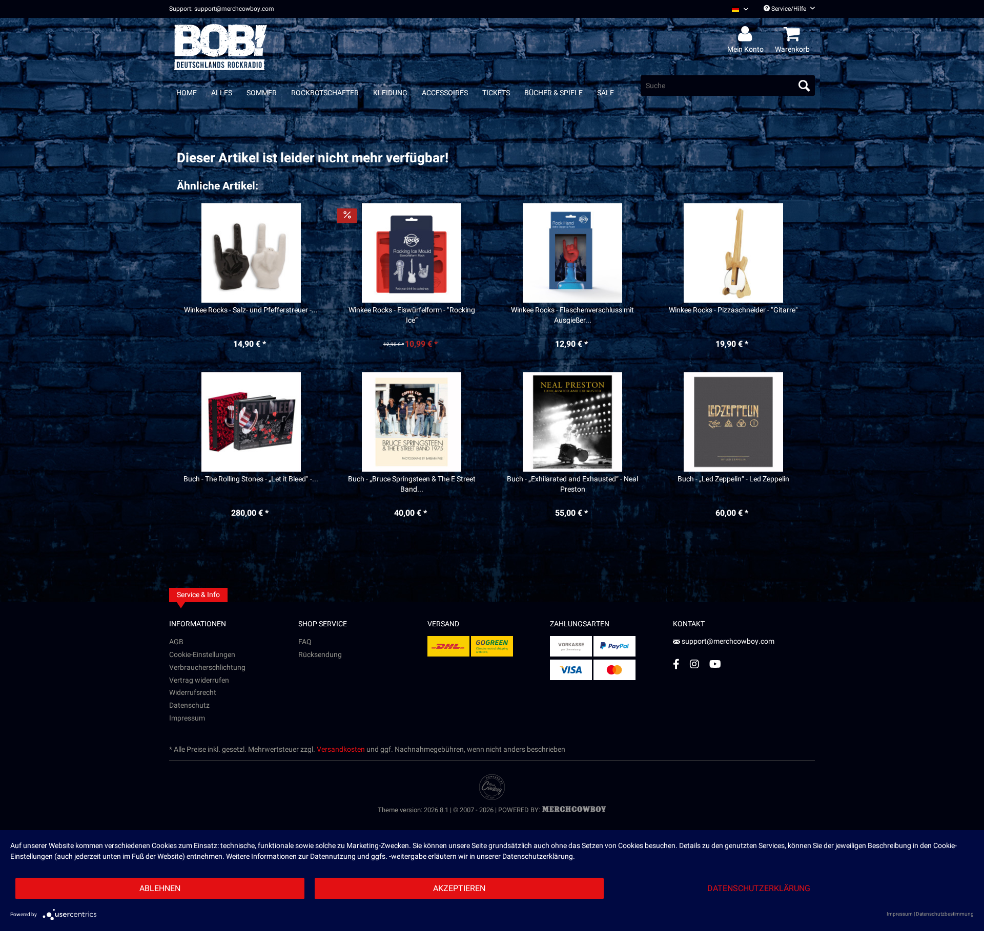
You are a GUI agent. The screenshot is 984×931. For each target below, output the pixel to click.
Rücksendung (320, 654)
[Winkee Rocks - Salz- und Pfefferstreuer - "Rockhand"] (251, 253)
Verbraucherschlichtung (207, 667)
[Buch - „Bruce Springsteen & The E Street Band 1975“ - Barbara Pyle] (412, 422)
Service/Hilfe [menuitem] (789, 8)
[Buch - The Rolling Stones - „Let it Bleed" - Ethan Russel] (251, 422)
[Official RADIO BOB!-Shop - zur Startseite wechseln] (220, 47)
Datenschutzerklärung (758, 888)
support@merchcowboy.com (727, 641)
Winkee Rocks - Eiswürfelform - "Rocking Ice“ (411, 315)
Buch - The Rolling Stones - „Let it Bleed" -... (250, 479)
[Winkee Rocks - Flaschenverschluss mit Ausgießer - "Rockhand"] (573, 253)
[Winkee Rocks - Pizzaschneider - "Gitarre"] (733, 253)
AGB (176, 642)
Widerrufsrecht (192, 692)
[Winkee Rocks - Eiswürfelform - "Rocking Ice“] (412, 253)
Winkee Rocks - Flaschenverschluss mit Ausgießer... (572, 315)
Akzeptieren (459, 888)
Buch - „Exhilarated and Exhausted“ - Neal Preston (572, 484)
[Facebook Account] (676, 664)
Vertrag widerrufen (199, 680)
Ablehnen (159, 888)
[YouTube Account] (715, 664)
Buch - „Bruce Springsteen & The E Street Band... (412, 484)
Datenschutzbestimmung (945, 914)
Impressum (187, 718)
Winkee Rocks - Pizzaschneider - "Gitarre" (733, 310)
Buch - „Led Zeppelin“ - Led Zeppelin (733, 479)
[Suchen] (804, 85)
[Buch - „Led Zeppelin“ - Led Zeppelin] (733, 422)
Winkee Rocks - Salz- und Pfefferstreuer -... (251, 310)
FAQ (305, 642)
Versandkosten (341, 749)
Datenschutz (189, 705)
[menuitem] (736, 9)
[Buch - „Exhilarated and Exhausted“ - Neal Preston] (573, 422)
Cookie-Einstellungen (202, 654)
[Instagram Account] (694, 664)
